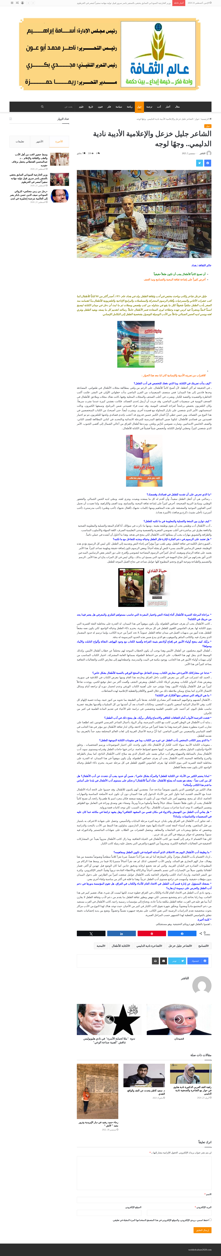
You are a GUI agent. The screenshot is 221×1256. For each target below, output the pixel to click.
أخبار (168, 106)
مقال (177, 106)
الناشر (202, 153)
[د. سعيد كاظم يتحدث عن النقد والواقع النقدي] (144, 1075)
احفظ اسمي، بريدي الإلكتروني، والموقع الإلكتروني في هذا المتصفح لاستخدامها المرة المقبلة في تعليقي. (161, 1220)
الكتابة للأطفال (120, 945)
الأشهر (39, 141)
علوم (81, 106)
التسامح (202, 945)
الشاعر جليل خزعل (180, 945)
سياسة (119, 106)
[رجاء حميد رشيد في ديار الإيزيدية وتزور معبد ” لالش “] (97, 1091)
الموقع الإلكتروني (133, 1207)
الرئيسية (205, 119)
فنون (100, 106)
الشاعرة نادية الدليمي (148, 945)
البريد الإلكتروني (203, 1207)
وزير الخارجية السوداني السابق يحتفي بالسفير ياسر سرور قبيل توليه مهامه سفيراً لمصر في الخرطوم (28, 178)
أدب (159, 106)
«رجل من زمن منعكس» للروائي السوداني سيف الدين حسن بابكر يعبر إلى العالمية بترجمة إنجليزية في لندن (28, 195)
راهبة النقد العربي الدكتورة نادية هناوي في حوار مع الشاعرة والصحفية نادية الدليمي (192, 1090)
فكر (109, 106)
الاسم (208, 1194)
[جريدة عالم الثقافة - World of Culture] (110, 54)
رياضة (129, 106)
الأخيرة (59, 141)
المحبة (100, 945)
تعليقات (20, 141)
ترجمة (149, 106)
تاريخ (91, 106)
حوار (139, 106)
